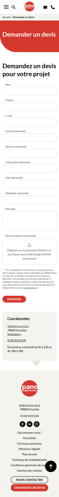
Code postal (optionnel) (17, 162)
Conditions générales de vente (29, 465)
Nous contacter (29, 480)
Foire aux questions (29, 443)
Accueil (6, 17)
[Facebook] (22, 424)
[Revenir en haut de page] (51, 466)
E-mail (8, 115)
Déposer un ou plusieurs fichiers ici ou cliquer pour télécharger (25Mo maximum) (29, 254)
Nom (7, 84)
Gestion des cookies (29, 470)
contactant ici (31, 287)
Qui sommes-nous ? (29, 432)
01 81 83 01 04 (16, 340)
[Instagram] (36, 424)
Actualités (29, 438)
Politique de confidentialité (29, 460)
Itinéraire (13, 334)
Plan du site (29, 454)
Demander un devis (29, 487)
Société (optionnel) (15, 131)
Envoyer (14, 299)
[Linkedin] (29, 424)
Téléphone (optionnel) (17, 193)
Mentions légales (29, 449)
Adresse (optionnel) (16, 146)
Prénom (9, 100)
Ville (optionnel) (14, 177)
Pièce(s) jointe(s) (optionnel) (20, 235)
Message (10, 208)
